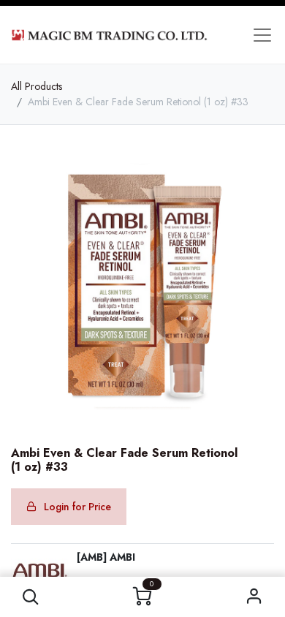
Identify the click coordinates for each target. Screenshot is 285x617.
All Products (36, 86)
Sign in (254, 596)
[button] (31, 596)
